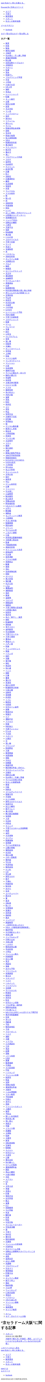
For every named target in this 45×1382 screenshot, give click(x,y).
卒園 (7, 1126)
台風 (7, 102)
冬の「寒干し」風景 (14, 617)
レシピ (8, 210)
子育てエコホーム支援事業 (17, 828)
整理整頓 (9, 1271)
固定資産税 (10, 1239)
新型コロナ (10, 876)
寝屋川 (8, 714)
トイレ (8, 700)
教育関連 (9, 753)
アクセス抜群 (11, 559)
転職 (7, 97)
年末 (7, 1213)
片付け (8, 760)
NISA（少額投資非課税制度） (18, 927)
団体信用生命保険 (13, 128)
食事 (7, 1203)
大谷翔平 (9, 441)
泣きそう (9, 1268)
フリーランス (11, 971)
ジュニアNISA (11, 220)
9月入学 (9, 87)
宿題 (7, 230)
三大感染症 (10, 1044)
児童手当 (9, 227)
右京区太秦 (10, 303)
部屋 (7, 724)
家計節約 (9, 448)
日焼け (8, 1099)
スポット (9, 19)
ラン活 (8, 111)
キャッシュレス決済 (14, 550)
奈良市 (8, 300)
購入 (7, 1201)
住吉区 (8, 821)
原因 (7, 1104)
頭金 (7, 356)
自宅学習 (9, 1198)
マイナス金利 (11, 358)
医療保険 (9, 840)
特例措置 (9, 956)
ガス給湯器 (10, 1068)
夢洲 (7, 595)
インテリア (10, 920)
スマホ (8, 387)
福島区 (8, 605)
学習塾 (8, 378)
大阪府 (8, 53)
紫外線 (8, 860)
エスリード (5, 1371)
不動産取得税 (11, 545)
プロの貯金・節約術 (14, 1005)
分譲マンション (12, 729)
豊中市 (8, 1237)
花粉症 (8, 176)
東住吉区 (9, 1160)
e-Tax (8, 586)
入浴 (7, 819)
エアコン (9, 1179)
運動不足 (9, 719)
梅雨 (7, 266)
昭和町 (8, 1148)
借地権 (8, 695)
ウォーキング (11, 1290)
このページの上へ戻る (10, 1348)
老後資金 (9, 283)
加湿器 (8, 816)
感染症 (8, 964)
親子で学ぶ (10, 1281)
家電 (7, 1141)
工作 (7, 1046)
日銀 (7, 787)
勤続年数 (9, 1285)
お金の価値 (10, 1174)
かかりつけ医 (11, 385)
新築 (7, 651)
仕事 (7, 487)
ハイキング (10, 1073)
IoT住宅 (9, 310)
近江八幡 (9, 959)
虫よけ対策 (10, 470)
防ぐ (7, 174)
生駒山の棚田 (11, 223)
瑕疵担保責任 (11, 458)
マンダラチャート (13, 361)
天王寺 (8, 273)
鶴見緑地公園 (11, 947)
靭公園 (8, 60)
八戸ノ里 (9, 644)
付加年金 (9, 1247)
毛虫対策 (9, 949)
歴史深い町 (10, 1119)
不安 (7, 80)
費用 (7, 446)
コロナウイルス (12, 239)
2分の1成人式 (11, 1300)
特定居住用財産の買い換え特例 (18, 290)
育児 (7, 961)
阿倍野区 (9, 748)
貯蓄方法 (9, 1273)
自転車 (8, 903)
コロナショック (12, 320)
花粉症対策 (10, 256)
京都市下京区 (11, 417)
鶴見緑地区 (10, 1027)
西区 (7, 1170)
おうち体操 (10, 799)
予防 (7, 1024)
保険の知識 (10, 1085)
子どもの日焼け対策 (14, 780)
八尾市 (8, 225)
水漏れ (8, 346)
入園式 (8, 1109)
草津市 (8, 683)
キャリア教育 (11, 1310)
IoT (7, 1182)
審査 (7, 678)
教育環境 (9, 16)
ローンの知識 (11, 1165)
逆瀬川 (8, 910)
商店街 (8, 666)
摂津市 (8, 436)
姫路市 (8, 995)
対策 (7, 46)
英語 (7, 1049)
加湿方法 (9, 804)
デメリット (10, 167)
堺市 (7, 409)
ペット (8, 671)
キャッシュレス (12, 472)
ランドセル (10, 191)
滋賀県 (8, 598)
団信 (7, 208)
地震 (7, 831)
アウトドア (10, 746)
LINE (8, 1058)
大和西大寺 (10, 261)
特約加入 (9, 726)
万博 (7, 751)
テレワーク (10, 327)
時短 (7, 1220)
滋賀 (7, 397)
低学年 (8, 162)
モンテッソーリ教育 (14, 516)
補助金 (8, 513)
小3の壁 (9, 1288)
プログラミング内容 (14, 157)
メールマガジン (7, 25)
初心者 (8, 668)
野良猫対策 (10, 504)
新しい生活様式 (12, 1116)
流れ (7, 569)
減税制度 (9, 591)
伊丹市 (8, 998)
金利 (7, 833)
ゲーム (8, 324)
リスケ (8, 981)
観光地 (8, 886)
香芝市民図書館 (12, 1015)
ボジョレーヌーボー (14, 1225)
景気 (7, 400)
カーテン (9, 838)
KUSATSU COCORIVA (15, 460)
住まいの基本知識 (13, 21)
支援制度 (9, 249)
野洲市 (8, 993)
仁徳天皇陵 (10, 1293)
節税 (7, 131)
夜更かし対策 (11, 429)
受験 (7, 1054)
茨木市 (8, 133)
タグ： (16, 1316)
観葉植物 (9, 523)
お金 (7, 366)
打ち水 (8, 731)
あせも (8, 889)
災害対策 (9, 295)
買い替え (9, 1121)
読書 (7, 172)
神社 (7, 663)
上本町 (8, 354)
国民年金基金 (11, 1007)
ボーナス (9, 576)
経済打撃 (9, 169)
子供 (7, 1029)
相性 (7, 620)
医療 (7, 322)
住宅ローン (10, 1153)
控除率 (8, 344)
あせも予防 (10, 969)
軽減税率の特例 (12, 688)
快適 (7, 70)
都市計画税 (10, 51)
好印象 (8, 419)
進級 (7, 966)
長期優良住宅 (11, 218)
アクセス (9, 722)
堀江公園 (9, 855)
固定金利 (9, 525)
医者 (7, 542)
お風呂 (8, 739)
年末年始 (9, 865)
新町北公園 (10, 775)
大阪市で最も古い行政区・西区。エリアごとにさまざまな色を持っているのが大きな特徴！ (24, 1341)
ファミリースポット (14, 1107)
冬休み (8, 92)
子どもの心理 (11, 530)
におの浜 (9, 237)
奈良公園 (9, 935)
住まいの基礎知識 (13, 782)
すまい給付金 (11, 521)
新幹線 (8, 625)
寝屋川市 (9, 794)
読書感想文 (10, 179)
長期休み (9, 562)
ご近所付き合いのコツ (15, 925)
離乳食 (8, 1215)
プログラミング (12, 1266)
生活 (7, 891)
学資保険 (9, 206)
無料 (7, 89)
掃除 (7, 758)
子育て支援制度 (12, 317)
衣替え (8, 1191)
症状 (7, 1017)
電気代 (8, 1295)
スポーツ (9, 736)
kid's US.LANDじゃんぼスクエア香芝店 (22, 1012)
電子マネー (10, 627)
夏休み (8, 639)
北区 (7, 1177)
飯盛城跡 (9, 1063)
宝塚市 (8, 1145)
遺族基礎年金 (11, 1167)
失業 (7, 329)
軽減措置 (9, 622)
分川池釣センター (13, 932)
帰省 (7, 785)
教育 (7, 43)
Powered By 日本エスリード (12, 7)
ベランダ (9, 654)
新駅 (7, 673)
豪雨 (7, 181)
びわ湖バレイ (11, 1010)
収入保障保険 (11, 138)
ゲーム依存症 (11, 484)
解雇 (7, 564)
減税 (7, 1037)
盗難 (7, 709)
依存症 (8, 404)
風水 (7, 918)
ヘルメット (10, 983)
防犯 (7, 402)
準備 (7, 1189)
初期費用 (9, 1208)
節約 (7, 656)
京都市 (8, 772)
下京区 (8, 734)
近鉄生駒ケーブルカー (15, 63)
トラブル (9, 1041)
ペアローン (10, 1297)
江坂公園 (9, 690)
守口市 (8, 862)
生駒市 (8, 692)
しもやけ (9, 944)
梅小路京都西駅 (12, 814)
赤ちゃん (9, 123)
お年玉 (8, 334)
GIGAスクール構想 (13, 506)
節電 (7, 106)
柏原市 (8, 1077)
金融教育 (9, 278)
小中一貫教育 (11, 857)
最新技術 (9, 390)
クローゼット (11, 1032)
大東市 (8, 1138)
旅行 (7, 477)
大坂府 (8, 305)
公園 (7, 1157)
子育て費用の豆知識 (14, 608)
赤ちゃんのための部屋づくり (18, 293)
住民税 (8, 705)
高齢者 (8, 1022)
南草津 (8, 479)
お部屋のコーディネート (16, 215)
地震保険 (9, 755)
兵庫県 (8, 1242)
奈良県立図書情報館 (14, 538)
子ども (8, 126)
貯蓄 (7, 1194)
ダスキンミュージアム (15, 770)
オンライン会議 (12, 259)
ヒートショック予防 (14, 312)
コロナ (8, 159)
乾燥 (7, 646)
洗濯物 (8, 1264)
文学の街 (9, 474)
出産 (7, 286)
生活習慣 (9, 184)
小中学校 (9, 307)
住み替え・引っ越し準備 (16, 55)
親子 (7, 879)
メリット (9, 528)
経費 (7, 1051)
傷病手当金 (10, 370)
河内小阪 (9, 395)
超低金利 (9, 552)
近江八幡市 (10, 806)
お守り (8, 508)
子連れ (8, 881)
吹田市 (8, 612)
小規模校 (9, 518)
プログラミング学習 (14, 77)
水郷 (7, 1039)
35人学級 (9, 1210)
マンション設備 (12, 1075)
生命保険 (9, 368)
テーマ (8, 244)
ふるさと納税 (11, 533)
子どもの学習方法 (13, 845)
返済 (7, 901)
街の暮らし (10, 1162)
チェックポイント (13, 649)
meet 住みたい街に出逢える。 (13, 3)
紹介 (7, 332)
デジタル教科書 (12, 426)
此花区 (8, 697)
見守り (8, 1102)
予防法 (8, 1114)
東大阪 (8, 235)
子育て (8, 14)
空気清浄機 (10, 1227)
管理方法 (9, 414)
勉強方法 (9, 712)
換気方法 (9, 1196)
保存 (7, 116)
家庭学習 (9, 765)
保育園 (8, 843)
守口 (7, 482)
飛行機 (8, 581)
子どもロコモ (11, 990)
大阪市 (8, 1090)
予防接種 (9, 1097)
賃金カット (10, 641)
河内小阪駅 (10, 315)
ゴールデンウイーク (14, 792)
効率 (7, 1276)
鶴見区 (8, 702)
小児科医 (9, 465)
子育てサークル (12, 634)
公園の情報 (10, 848)
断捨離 (8, 511)
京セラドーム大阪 (13, 1249)
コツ (7, 407)
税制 (7, 574)
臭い (7, 155)
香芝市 (8, 615)
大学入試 (9, 1186)
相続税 (8, 915)
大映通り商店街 (12, 540)
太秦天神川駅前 (12, 383)
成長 (7, 1256)
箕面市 (8, 186)
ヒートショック (12, 94)
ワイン (8, 1305)
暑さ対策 (9, 811)
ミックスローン (12, 114)
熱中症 (8, 1234)
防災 (7, 1000)
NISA (8, 140)
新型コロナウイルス (14, 802)
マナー (8, 443)
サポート (9, 68)
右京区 (8, 853)
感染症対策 (10, 547)
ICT (7, 1206)
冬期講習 (9, 973)
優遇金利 (9, 588)
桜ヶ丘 (8, 198)
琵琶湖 (8, 913)
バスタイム (10, 254)
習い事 (8, 341)
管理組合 (9, 421)
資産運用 (9, 1307)
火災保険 (9, 836)
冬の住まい (10, 392)
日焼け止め (10, 940)
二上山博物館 (11, 1092)
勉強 (7, 48)
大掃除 (8, 1133)
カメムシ (9, 1150)
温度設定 (9, 1259)
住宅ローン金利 (12, 707)
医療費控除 (10, 288)
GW (7, 872)
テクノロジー (11, 147)
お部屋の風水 (11, 610)
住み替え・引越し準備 (15, 777)
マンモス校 (10, 438)
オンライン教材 (12, 1278)
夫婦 (7, 451)
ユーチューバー (12, 893)
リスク (8, 1034)
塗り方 (8, 1020)
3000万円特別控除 (13, 455)
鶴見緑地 (9, 867)
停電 (7, 189)
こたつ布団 (10, 1056)
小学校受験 (10, 434)
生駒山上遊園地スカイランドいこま (20, 1251)
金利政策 (9, 629)
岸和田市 (9, 65)
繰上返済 (9, 499)
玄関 (7, 1082)
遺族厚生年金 (11, 1087)
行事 (7, 675)
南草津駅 (9, 557)
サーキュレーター (13, 281)
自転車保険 (10, 1143)
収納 (7, 1136)
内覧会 (8, 823)
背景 (7, 339)
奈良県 (8, 380)
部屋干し (9, 75)
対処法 (8, 789)
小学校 (8, 82)
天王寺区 (9, 109)
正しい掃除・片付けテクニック (18, 213)
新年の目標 (10, 104)
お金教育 (9, 494)
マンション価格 (12, 1302)
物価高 (8, 269)
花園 (7, 658)
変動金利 (9, 603)
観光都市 (9, 496)
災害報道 (9, 908)
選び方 (8, 680)
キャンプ (9, 826)
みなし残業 (10, 1261)
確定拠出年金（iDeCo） (15, 768)
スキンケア (10, 978)
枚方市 (8, 150)
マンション (10, 363)
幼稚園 (8, 763)
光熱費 (8, 988)
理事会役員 (10, 501)
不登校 (8, 797)
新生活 (8, 431)
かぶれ (8, 870)
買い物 (8, 743)
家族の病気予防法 (13, 453)
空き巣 (8, 555)
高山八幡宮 (10, 1172)
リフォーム (10, 121)
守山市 (8, 298)
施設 (7, 1283)
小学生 (8, 952)
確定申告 (9, 930)
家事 (7, 1060)
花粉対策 (9, 203)
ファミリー (10, 489)
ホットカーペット (13, 349)
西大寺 (8, 896)
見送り (8, 247)
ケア (7, 717)
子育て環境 (10, 637)
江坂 (7, 535)
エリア (8, 11)
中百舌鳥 (9, 1222)
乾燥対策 (9, 884)
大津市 (8, 1155)
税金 (7, 1080)
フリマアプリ (11, 986)
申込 (7, 412)
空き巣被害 (10, 632)
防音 (7, 1217)
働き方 (8, 152)
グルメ (8, 264)
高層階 (8, 1131)
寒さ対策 (9, 579)
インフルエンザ (12, 937)
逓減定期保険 (11, 58)
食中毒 (8, 661)
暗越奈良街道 (11, 142)
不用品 (8, 1065)
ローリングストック (14, 271)
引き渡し (9, 491)
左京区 (8, 1254)
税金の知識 (10, 136)
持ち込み (9, 467)
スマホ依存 (10, 193)
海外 (7, 593)
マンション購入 (12, 954)
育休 (7, 72)
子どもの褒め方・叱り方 (16, 373)
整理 (7, 1111)
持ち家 (8, 874)
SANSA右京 (10, 462)
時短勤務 (9, 232)
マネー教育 (10, 1094)
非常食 (8, 351)
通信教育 (9, 276)
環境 (7, 567)
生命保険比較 (11, 571)
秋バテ (8, 906)
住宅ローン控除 (12, 1003)
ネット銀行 (10, 99)
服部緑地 (9, 850)
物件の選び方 (11, 375)
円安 (7, 1070)
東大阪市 (9, 145)
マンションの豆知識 (14, 1244)
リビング (9, 600)
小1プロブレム (12, 337)
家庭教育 (9, 923)
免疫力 (8, 1124)
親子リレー (10, 809)
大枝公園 (9, 942)
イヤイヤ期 (10, 1128)
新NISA (9, 119)
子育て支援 (10, 242)
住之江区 (9, 584)
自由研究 (9, 164)
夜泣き (8, 976)
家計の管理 (10, 685)
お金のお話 (10, 85)
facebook (9, 30)
